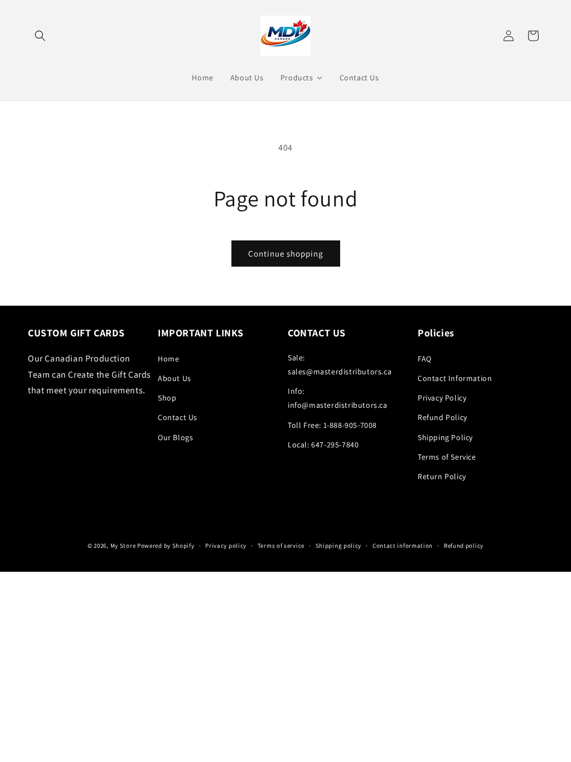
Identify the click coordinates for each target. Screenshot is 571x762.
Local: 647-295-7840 (323, 445)
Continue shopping (285, 253)
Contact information (402, 545)
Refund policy (463, 545)
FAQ (425, 359)
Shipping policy (339, 545)
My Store (123, 545)
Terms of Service (447, 457)
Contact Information (455, 378)
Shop (167, 398)
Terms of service (281, 545)
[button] (40, 35)
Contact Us (177, 417)
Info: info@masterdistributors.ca (338, 398)
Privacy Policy (442, 398)
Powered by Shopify (166, 545)
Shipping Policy (445, 437)
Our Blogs (175, 437)
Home (168, 359)
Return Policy (442, 476)
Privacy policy (225, 545)
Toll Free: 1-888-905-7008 (332, 425)
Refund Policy (442, 417)
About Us (174, 378)
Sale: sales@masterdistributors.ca (339, 365)
